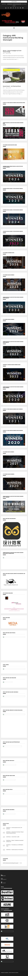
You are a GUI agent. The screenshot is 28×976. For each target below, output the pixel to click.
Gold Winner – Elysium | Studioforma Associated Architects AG (14, 841)
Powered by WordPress (4, 972)
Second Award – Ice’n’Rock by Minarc (12, 86)
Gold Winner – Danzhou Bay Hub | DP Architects (14, 849)
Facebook (4, 882)
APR (3, 53)
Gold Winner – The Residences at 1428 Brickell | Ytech (14, 845)
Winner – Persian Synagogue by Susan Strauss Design (12, 51)
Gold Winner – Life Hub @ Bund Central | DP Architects (14, 828)
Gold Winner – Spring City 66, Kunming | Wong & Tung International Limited (15, 833)
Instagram (4, 879)
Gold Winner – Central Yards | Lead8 (14, 4)
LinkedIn (4, 875)
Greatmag (13, 972)
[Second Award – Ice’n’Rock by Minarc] (14, 75)
